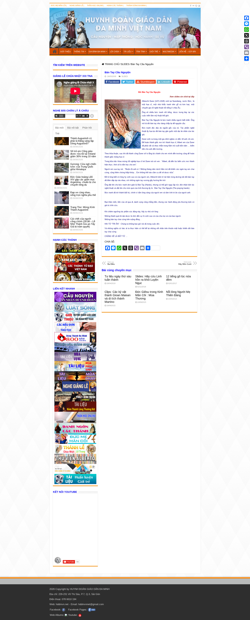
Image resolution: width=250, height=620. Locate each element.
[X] (246, 35)
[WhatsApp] (246, 29)
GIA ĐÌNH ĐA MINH (97, 52)
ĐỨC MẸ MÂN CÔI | (59, 5)
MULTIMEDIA (168, 52)
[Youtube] (199, 5)
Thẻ (57, 133)
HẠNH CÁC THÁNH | (115, 5)
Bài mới (59, 127)
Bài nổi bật (73, 127)
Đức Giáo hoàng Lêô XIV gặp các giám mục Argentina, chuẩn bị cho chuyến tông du (83, 181)
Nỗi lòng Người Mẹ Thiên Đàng (178, 293)
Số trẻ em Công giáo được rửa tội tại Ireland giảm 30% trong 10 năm (83, 154)
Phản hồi (87, 127)
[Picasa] (196, 5)
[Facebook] (191, 5)
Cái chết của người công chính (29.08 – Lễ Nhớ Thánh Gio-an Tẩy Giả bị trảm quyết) (82, 222)
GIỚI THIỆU (65, 52)
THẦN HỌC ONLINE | (95, 5)
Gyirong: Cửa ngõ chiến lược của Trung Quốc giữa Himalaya (83, 167)
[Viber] (246, 47)
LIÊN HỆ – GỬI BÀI (187, 52)
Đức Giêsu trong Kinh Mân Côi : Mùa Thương (149, 295)
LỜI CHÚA (114, 52)
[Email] (246, 53)
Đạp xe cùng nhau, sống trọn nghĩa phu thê (83, 193)
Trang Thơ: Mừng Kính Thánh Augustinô (82, 208)
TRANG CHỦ (54, 51)
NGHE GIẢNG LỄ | (77, 5)
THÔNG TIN (79, 52)
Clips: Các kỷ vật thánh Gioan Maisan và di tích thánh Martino (117, 296)
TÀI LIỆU (127, 52)
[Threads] (246, 41)
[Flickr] (193, 5)
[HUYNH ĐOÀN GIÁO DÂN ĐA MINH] (125, 28)
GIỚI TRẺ (154, 52)
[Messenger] (246, 24)
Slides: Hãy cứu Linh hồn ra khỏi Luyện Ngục (148, 280)
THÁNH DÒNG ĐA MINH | (136, 5)
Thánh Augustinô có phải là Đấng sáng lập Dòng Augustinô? (82, 141)
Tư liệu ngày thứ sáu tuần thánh (118, 278)
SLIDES (125, 64)
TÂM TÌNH (140, 52)
